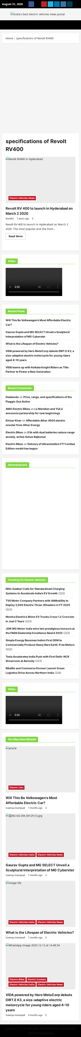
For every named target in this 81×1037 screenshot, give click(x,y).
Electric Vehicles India (22, 854)
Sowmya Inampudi (15, 808)
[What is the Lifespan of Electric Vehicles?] (40, 904)
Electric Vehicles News (22, 198)
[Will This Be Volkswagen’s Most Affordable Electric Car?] (40, 769)
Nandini (10, 218)
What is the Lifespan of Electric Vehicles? (32, 343)
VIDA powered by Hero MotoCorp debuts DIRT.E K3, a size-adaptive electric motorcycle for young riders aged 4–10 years (40, 355)
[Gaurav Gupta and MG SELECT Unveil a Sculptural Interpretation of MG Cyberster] (40, 836)
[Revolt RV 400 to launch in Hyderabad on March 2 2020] (40, 180)
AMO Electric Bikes (18, 408)
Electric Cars (16, 787)
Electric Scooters (37, 979)
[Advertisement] (40, 87)
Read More (17, 236)
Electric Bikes (14, 432)
